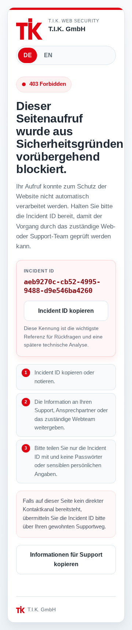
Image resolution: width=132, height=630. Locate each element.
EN (48, 55)
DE (27, 55)
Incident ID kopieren (66, 311)
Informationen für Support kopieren (66, 559)
